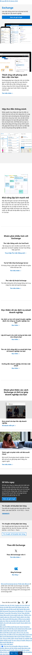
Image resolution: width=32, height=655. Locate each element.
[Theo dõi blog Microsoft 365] (27, 602)
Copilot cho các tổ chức (7, 605)
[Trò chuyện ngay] (11, 653)
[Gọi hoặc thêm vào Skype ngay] (16, 653)
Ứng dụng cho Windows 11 (16, 611)
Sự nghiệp (26, 638)
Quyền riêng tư (15, 650)
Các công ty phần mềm (7, 638)
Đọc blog (15, 575)
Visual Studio (19, 638)
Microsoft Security (13, 627)
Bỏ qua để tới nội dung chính (9, 1)
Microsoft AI (4, 627)
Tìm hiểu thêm (7, 93)
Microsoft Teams (12, 631)
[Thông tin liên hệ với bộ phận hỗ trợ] (20, 653)
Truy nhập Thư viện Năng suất (15, 253)
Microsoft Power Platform (23, 636)
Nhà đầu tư (9, 642)
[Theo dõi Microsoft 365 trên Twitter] (23, 602)
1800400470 (5, 513)
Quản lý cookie (24, 650)
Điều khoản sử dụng (6, 652)
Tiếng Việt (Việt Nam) (6, 644)
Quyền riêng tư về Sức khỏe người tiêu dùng (14, 648)
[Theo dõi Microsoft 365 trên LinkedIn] (19, 602)
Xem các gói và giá (16, 17)
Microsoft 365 (13, 607)
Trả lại (19, 613)
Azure (21, 627)
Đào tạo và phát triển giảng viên (16, 621)
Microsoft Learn (11, 632)
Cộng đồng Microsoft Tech (24, 634)
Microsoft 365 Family (16, 609)
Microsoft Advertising (18, 629)
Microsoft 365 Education (10, 619)
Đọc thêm (15, 325)
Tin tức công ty (16, 640)
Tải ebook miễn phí (8, 425)
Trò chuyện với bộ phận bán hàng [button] (14, 534)
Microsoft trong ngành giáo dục (13, 615)
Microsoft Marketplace (7, 636)
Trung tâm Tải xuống (10, 613)
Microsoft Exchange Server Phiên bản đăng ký (15, 584)
